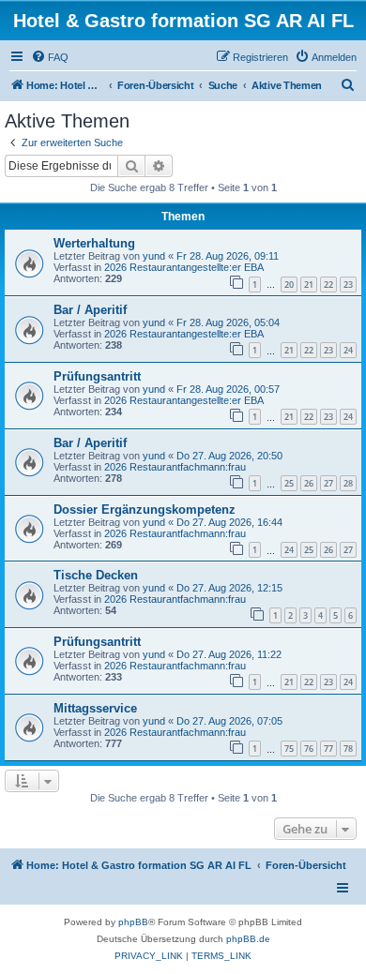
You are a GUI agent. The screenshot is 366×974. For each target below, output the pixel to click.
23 (348, 284)
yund (154, 256)
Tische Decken (95, 575)
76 (308, 748)
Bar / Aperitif (90, 310)
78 (348, 748)
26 (308, 483)
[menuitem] (50, 57)
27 (328, 483)
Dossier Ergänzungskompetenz (144, 509)
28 (348, 483)
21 (308, 284)
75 (289, 748)
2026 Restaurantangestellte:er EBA (184, 267)
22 (328, 284)
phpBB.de (248, 939)
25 (289, 483)
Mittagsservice (95, 708)
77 (328, 748)
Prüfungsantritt (97, 376)
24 (348, 350)
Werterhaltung (94, 243)
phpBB (133, 922)
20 (289, 284)
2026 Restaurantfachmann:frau (175, 466)
